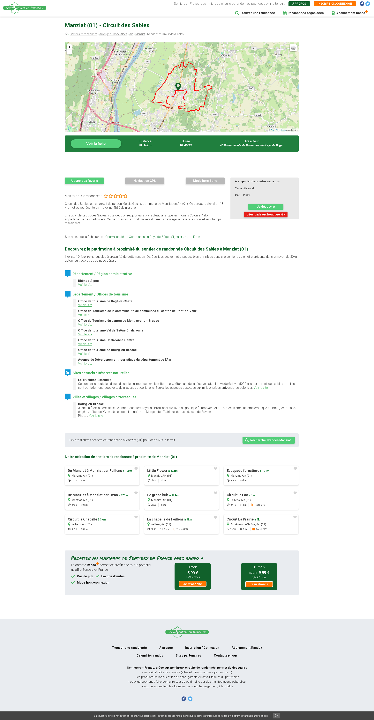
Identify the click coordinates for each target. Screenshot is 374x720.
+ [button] (69, 47)
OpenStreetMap (278, 130)
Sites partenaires (188, 655)
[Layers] (293, 47)
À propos (299, 3)
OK (276, 715)
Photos (83, 416)
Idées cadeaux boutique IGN (266, 214)
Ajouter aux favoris (84, 181)
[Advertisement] (182, 164)
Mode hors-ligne (205, 181)
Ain (131, 34)
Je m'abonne (192, 584)
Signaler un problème (185, 237)
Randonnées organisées (306, 13)
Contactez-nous (226, 655)
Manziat (140, 34)
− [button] (69, 52)
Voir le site (85, 285)
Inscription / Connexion (202, 648)
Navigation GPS (145, 181)
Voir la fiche (96, 144)
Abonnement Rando (350, 13)
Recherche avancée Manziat (270, 440)
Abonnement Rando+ (247, 648)
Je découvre (266, 206)
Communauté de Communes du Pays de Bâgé (253, 145)
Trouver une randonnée (257, 13)
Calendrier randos (150, 655)
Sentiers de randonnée (83, 34)
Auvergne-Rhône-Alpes (113, 34)
